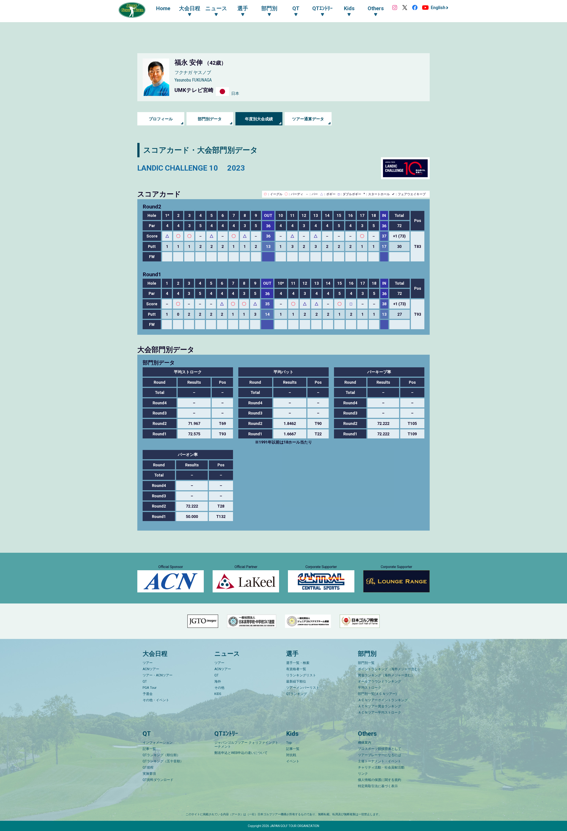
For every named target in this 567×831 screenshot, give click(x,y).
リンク (363, 774)
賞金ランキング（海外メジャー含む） (386, 675)
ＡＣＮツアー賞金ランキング (379, 706)
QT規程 (148, 767)
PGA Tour (150, 688)
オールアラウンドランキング (379, 681)
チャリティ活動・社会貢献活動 (381, 767)
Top (289, 743)
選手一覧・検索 (297, 663)
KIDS (217, 694)
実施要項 (149, 774)
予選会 (148, 694)
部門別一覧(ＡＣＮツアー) (377, 694)
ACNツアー (151, 669)
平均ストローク (369, 688)
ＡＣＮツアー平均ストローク (379, 712)
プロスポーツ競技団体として (379, 749)
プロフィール (161, 119)
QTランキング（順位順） (161, 755)
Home (163, 8)
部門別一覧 (366, 663)
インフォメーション (158, 743)
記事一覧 (149, 749)
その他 (219, 688)
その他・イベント (156, 700)
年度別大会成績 (259, 119)
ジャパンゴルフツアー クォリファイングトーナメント (246, 745)
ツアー (148, 663)
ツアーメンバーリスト (302, 688)
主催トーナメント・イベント (379, 761)
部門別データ (210, 119)
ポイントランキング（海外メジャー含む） (389, 669)
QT (145, 681)
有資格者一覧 (296, 669)
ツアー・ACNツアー (158, 675)
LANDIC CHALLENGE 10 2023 (191, 167)
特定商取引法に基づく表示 (378, 786)
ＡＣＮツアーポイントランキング (383, 700)
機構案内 (364, 743)
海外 (217, 681)
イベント (292, 761)
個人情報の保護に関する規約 (379, 780)
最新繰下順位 (296, 681)
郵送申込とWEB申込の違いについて (241, 753)
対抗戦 (291, 755)
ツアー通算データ (308, 119)
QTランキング (296, 694)
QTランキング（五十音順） (163, 761)
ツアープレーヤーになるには (379, 755)
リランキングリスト (301, 675)
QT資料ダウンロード (158, 780)
